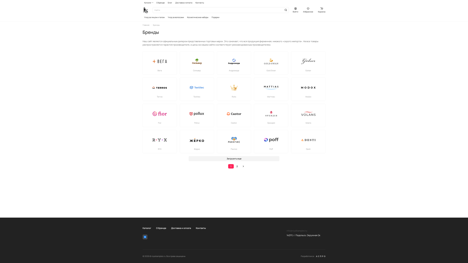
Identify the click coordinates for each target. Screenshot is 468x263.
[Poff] (271, 140)
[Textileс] (197, 87)
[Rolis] (234, 87)
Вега (160, 70)
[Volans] (308, 114)
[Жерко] (197, 140)
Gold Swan (271, 70)
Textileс (196, 96)
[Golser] (308, 61)
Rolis (234, 96)
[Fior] (159, 114)
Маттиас (271, 96)
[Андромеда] (234, 61)
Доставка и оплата (181, 228)
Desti (308, 149)
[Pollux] (197, 114)
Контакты (201, 228)
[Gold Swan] (271, 61)
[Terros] (159, 87)
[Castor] (234, 114)
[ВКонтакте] (145, 237)
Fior (159, 123)
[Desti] (308, 140)
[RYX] (159, 140)
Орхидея (271, 123)
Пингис (234, 149)
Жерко (197, 149)
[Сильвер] (197, 61)
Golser (308, 70)
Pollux (197, 123)
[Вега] (159, 61)
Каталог (147, 228)
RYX (159, 149)
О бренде (161, 228)
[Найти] (286, 10)
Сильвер (197, 70)
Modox (308, 96)
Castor (234, 123)
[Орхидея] (271, 114)
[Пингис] (234, 140)
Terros (159, 96)
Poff (271, 149)
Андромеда (234, 70)
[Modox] (308, 87)
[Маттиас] (271, 87)
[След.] (243, 166)
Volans (308, 123)
